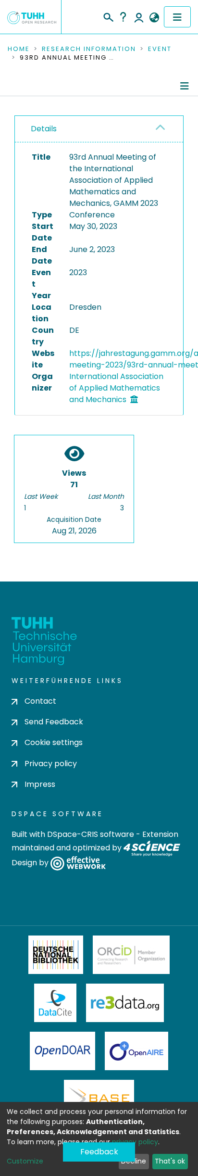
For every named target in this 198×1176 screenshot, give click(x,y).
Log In (139, 17)
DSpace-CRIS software (90, 834)
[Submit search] (108, 16)
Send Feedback (54, 721)
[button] (154, 18)
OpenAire (136, 1051)
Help (123, 17)
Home (19, 49)
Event (160, 49)
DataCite (55, 1002)
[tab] (99, 129)
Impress (40, 784)
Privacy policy (51, 763)
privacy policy (135, 1142)
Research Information (89, 49)
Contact (40, 701)
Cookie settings (54, 742)
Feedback (99, 1151)
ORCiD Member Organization (131, 954)
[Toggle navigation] (177, 16)
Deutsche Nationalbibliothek (55, 954)
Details (44, 128)
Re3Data (125, 1002)
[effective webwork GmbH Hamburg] (78, 862)
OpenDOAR (62, 1051)
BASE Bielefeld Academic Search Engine (99, 1099)
